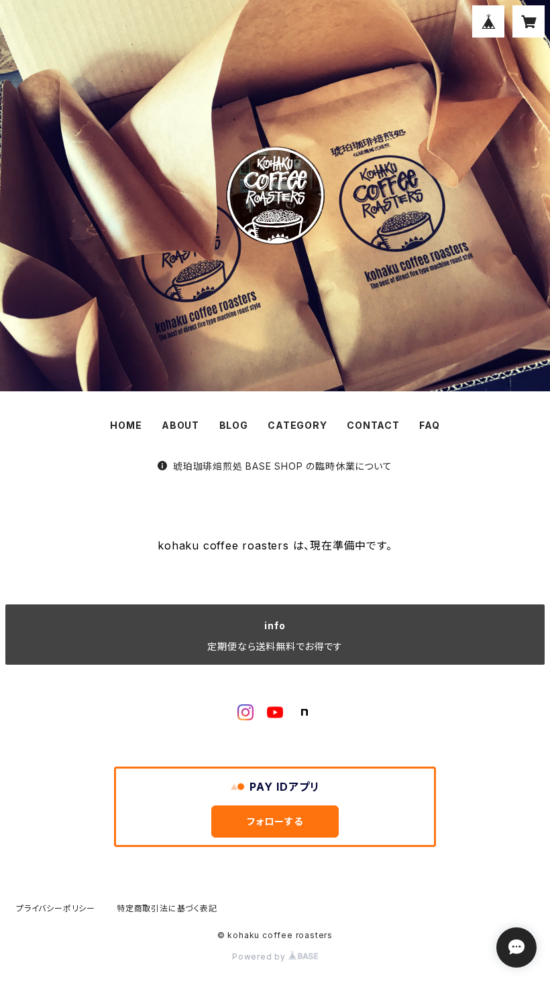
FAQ (429, 425)
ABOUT (180, 425)
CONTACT (373, 425)
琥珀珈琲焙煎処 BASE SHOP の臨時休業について (282, 466)
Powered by (260, 957)
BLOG (233, 425)
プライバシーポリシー (55, 908)
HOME (126, 425)
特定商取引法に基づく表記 (167, 908)
